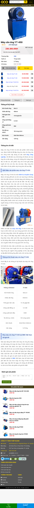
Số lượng (3, 64)
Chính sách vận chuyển (6, 465)
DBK (15, 56)
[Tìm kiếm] (25, 1)
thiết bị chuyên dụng (26, 174)
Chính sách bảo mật (6, 469)
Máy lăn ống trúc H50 (15, 398)
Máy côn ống (18, 5)
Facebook (4, 477)
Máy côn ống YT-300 (12, 78)
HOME (2, 5)
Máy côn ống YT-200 (12, 74)
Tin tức (19, 482)
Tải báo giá (30, 47)
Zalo (3, 484)
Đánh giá (28, 100)
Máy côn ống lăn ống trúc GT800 (18, 434)
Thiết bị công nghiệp (9, 5)
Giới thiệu (20, 477)
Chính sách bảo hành (6, 467)
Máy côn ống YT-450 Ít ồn (12, 90)
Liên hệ (20, 479)
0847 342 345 (12, 450)
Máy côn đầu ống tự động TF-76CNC (19, 412)
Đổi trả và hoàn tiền (5, 472)
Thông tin (17, 100)
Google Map (4, 482)
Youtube (4, 479)
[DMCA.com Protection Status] (14, 458)
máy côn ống (16, 228)
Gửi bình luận (6, 382)
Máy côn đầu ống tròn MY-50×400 (19, 391)
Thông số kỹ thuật (5, 100)
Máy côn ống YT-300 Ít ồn (12, 82)
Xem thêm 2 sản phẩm (17, 94)
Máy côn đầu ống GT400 (16, 427)
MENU (30, 2)
